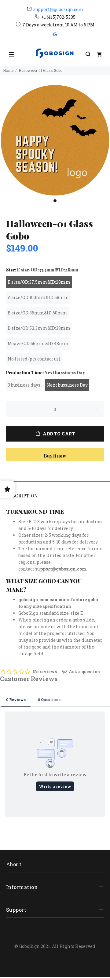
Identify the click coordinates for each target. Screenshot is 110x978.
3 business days (24, 385)
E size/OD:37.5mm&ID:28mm (39, 282)
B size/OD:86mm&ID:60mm (37, 313)
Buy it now (55, 456)
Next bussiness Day (67, 385)
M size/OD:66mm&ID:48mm (38, 343)
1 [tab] (55, 200)
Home (8, 70)
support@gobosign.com (58, 9)
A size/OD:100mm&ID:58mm (38, 297)
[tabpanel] (55, 140)
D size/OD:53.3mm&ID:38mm (39, 328)
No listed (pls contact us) (34, 359)
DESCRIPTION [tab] (22, 496)
